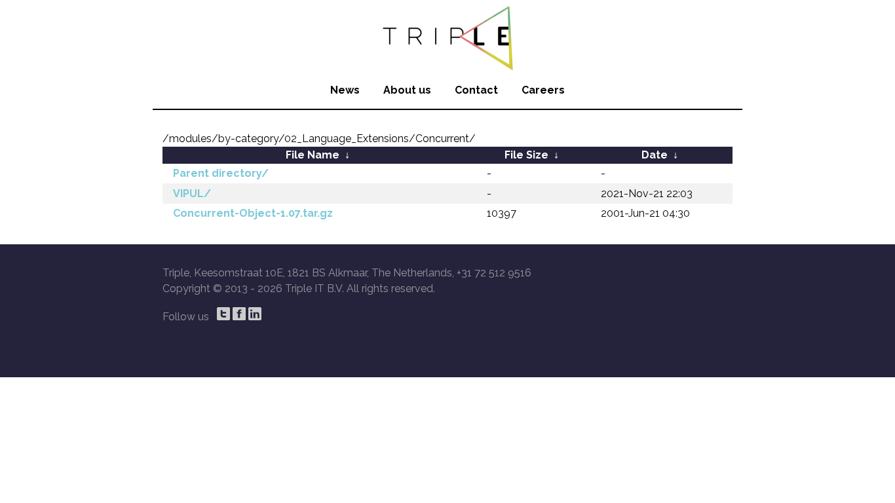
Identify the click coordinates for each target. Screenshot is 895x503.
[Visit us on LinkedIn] (254, 313)
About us (407, 90)
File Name (312, 155)
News (345, 90)
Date (654, 155)
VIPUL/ (192, 193)
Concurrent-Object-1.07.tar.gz (253, 213)
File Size (526, 155)
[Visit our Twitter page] (223, 313)
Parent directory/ (221, 173)
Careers (543, 90)
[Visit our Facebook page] (239, 313)
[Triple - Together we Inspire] (447, 36)
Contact (476, 90)
